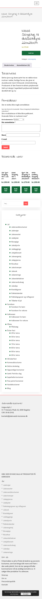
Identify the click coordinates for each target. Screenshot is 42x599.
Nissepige (15, 242)
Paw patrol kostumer (15, 381)
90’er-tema (15, 351)
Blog (9, 388)
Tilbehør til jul (16, 300)
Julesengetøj (32, 59)
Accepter (26, 594)
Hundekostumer (13, 384)
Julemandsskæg (17, 282)
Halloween (11, 314)
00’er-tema (15, 355)
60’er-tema (15, 340)
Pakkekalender (17, 293)
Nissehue (14, 264)
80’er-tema (15, 348)
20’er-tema (15, 333)
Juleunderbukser (17, 278)
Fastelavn (10, 304)
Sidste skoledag (13, 366)
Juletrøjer (15, 230)
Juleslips (14, 286)
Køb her (31, 53)
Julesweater (16, 234)
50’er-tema (15, 337)
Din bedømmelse (8, 119)
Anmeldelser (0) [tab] (23, 65)
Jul (8, 224)
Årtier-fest (11, 330)
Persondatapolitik (8, 581)
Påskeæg (14, 327)
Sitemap (5, 575)
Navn (4, 135)
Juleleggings (16, 249)
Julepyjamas (16, 260)
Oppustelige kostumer (15, 370)
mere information (14, 594)
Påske (9, 324)
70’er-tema (15, 344)
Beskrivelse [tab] (9, 65)
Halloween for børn (18, 317)
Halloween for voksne (19, 320)
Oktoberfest (12, 359)
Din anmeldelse (8, 122)
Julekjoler (15, 238)
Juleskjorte (15, 245)
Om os (4, 578)
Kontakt (5, 584)
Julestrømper (16, 267)
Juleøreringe (16, 275)
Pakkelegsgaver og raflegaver (22, 297)
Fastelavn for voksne (19, 310)
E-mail (4, 139)
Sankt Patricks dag (14, 373)
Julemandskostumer (19, 227)
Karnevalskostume (14, 362)
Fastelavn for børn (18, 307)
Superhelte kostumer (15, 377)
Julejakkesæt (16, 253)
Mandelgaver (16, 289)
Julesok (14, 271)
